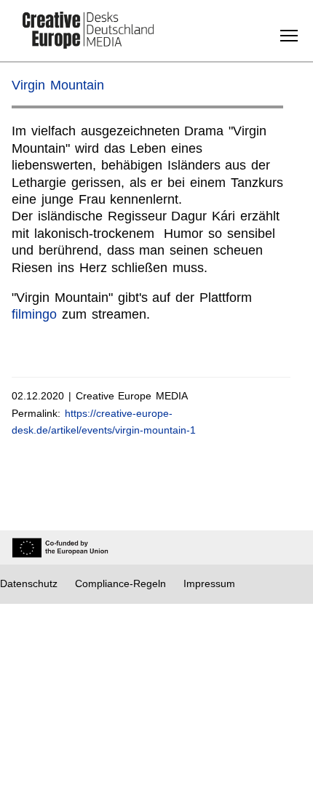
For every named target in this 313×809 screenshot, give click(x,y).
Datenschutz (29, 583)
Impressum (209, 583)
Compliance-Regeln (120, 583)
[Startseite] (88, 31)
